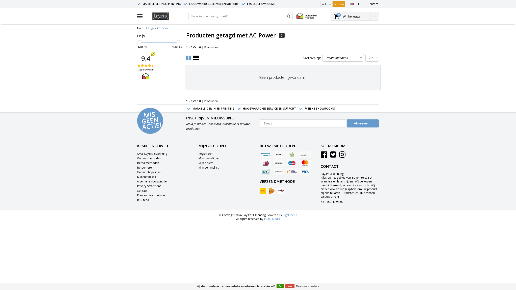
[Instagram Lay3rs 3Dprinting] (342, 156)
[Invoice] (279, 163)
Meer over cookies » (307, 286)
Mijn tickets (205, 163)
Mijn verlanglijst (208, 167)
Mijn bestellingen (209, 158)
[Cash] (292, 154)
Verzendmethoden (149, 158)
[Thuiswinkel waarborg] (306, 16)
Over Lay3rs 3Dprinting (152, 153)
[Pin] (292, 171)
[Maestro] (292, 163)
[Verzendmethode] (263, 191)
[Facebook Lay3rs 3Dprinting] (324, 156)
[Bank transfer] (279, 154)
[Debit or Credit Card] (305, 154)
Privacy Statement (149, 186)
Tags (151, 28)
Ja (280, 286)
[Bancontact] (266, 171)
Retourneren (145, 167)
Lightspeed (290, 215)
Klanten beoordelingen (151, 195)
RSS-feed (143, 200)
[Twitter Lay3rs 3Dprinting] (333, 156)
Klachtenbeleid (146, 177)
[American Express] (266, 154)
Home (141, 28)
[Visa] (305, 171)
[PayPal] (279, 171)
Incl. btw (326, 4)
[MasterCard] (305, 163)
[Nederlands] (352, 4)
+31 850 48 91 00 (332, 202)
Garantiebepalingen (149, 172)
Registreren (205, 153)
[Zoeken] (288, 16)
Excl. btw (339, 4)
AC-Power (163, 28)
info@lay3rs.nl (330, 197)
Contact (142, 191)
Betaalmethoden (148, 163)
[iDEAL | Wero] (266, 163)
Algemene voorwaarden (152, 181)
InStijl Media (272, 219)
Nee (290, 286)
